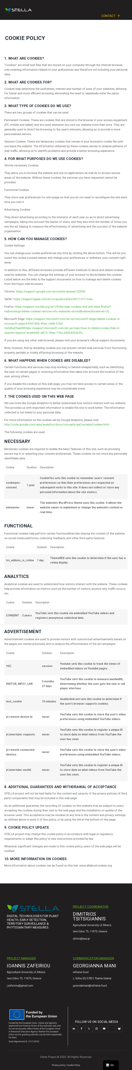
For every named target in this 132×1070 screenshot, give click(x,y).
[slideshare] (111, 1028)
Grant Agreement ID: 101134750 (24, 1041)
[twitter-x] (89, 1028)
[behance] (119, 1028)
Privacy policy (58, 1065)
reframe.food (81, 972)
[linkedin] (73, 1028)
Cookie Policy (73, 1065)
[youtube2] (104, 1028)
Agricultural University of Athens (92, 925)
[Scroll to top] (125, 1063)
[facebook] (81, 1028)
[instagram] (96, 1028)
